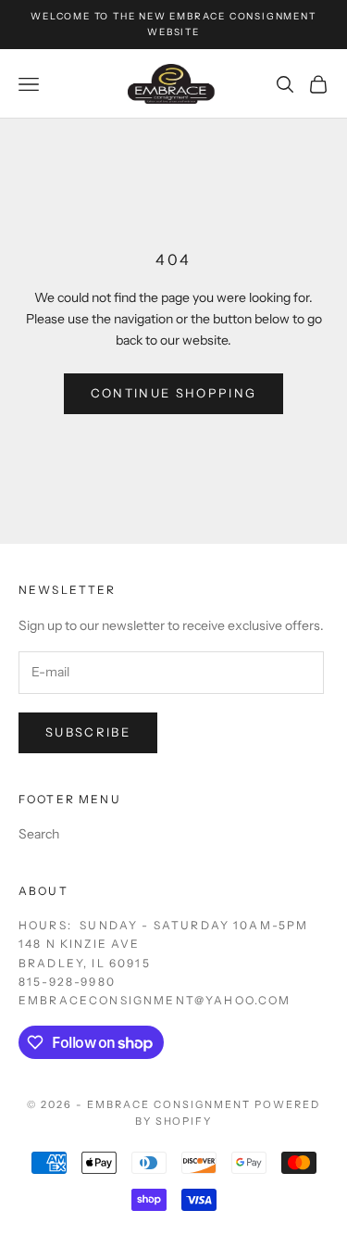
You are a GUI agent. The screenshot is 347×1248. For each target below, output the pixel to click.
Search (39, 834)
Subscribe (87, 732)
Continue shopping (174, 392)
